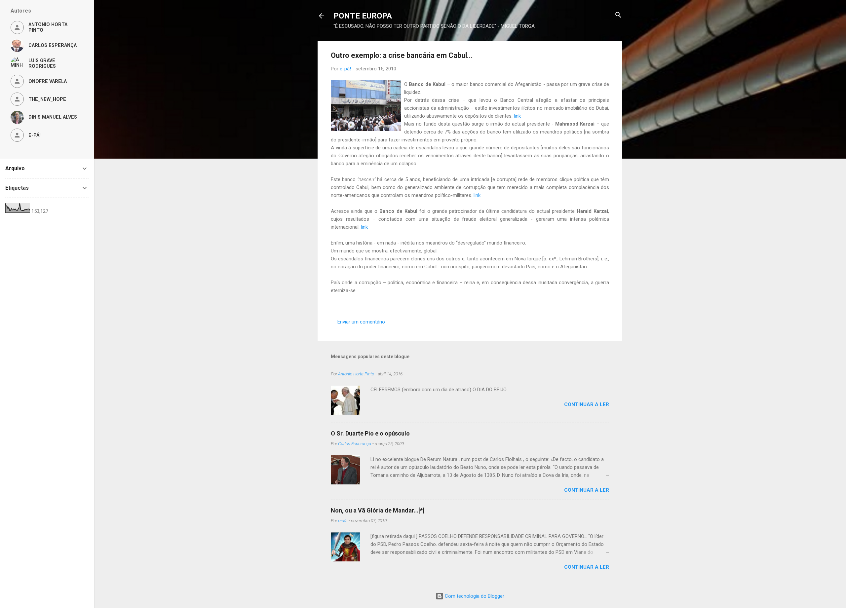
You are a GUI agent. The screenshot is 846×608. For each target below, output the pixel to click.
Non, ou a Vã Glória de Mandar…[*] (378, 510)
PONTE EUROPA (362, 15)
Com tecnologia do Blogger (473, 596)
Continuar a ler (586, 404)
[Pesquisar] (618, 15)
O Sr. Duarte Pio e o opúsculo (370, 433)
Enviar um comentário (361, 322)
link (517, 116)
